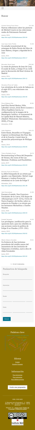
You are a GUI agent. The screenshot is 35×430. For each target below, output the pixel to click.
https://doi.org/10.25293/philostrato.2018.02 (14, 233)
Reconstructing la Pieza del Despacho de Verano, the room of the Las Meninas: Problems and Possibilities (16, 157)
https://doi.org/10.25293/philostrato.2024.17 (14, 58)
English (17, 362)
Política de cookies (21, 409)
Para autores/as (17, 377)
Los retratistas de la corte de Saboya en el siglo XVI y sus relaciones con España (17, 89)
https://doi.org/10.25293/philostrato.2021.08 (14, 185)
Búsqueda (6, 274)
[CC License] (17, 415)
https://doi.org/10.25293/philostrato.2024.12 (14, 78)
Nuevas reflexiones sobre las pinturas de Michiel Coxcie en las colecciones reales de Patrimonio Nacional (16, 29)
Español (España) (17, 364)
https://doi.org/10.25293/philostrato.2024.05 (14, 97)
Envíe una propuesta (17, 387)
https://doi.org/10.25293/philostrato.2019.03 (14, 165)
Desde (5, 296)
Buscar (6, 319)
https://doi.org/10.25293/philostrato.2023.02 (14, 256)
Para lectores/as (17, 375)
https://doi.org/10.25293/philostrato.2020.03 (14, 213)
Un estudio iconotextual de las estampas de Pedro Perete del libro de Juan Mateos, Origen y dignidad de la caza (16, 49)
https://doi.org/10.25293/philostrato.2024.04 (14, 37)
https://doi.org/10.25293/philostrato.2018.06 (14, 147)
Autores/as (6, 285)
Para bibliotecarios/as (17, 379)
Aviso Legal (18, 407)
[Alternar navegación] (2, 8)
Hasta (4, 307)
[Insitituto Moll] (18, 422)
